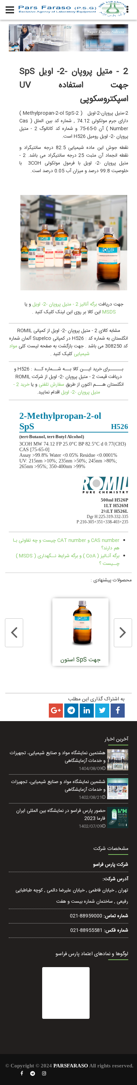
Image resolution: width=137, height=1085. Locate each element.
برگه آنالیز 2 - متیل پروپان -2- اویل (64, 304)
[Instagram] (44, 1073)
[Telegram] (32, 1073)
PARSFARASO (70, 1065)
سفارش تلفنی (51, 385)
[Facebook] (21, 1073)
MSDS (109, 312)
